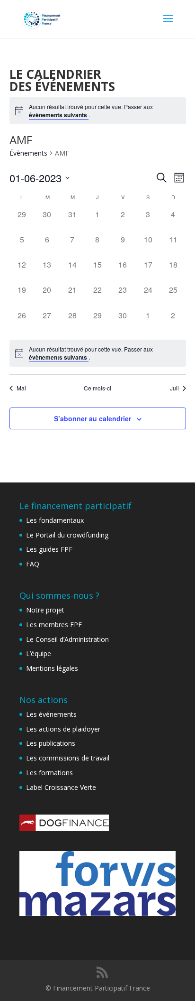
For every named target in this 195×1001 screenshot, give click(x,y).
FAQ (32, 563)
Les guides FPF (49, 549)
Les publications (50, 743)
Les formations (49, 772)
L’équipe (38, 653)
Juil (174, 388)
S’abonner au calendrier (92, 418)
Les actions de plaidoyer (63, 728)
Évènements (28, 153)
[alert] (97, 110)
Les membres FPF (54, 624)
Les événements (51, 714)
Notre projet (45, 609)
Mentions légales (52, 668)
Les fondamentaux (55, 520)
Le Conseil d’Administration (67, 639)
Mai (21, 388)
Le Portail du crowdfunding (67, 534)
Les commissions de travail (67, 757)
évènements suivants (59, 115)
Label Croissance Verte (61, 787)
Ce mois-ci (97, 388)
